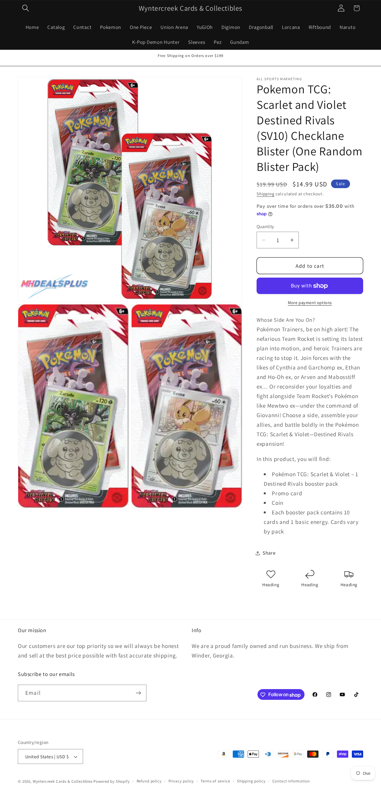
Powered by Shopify (111, 781)
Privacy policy (181, 781)
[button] (26, 8)
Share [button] (269, 553)
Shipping (265, 194)
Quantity (265, 226)
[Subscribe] (138, 693)
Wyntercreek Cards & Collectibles (63, 781)
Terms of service (215, 781)
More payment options (310, 303)
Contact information (291, 781)
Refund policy (149, 781)
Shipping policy (251, 781)
